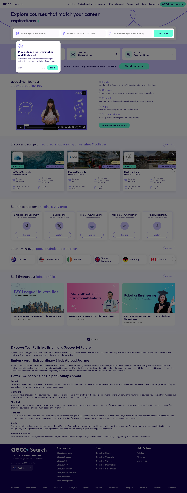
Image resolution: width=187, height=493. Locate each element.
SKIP (20, 68)
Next (52, 67)
